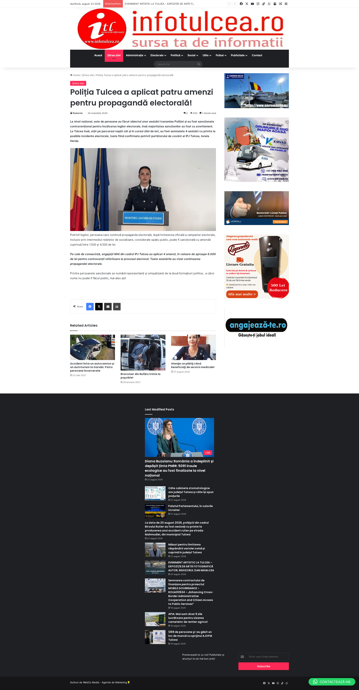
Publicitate (238, 55)
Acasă (98, 55)
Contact (257, 55)
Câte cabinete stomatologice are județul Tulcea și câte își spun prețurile (191, 492)
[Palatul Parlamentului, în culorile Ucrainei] (155, 511)
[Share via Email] (108, 306)
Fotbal (220, 55)
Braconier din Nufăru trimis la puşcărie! (140, 375)
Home (76, 75)
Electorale (157, 55)
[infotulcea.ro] (179, 29)
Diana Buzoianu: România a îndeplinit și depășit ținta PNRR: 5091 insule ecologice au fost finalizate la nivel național (179, 468)
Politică (175, 55)
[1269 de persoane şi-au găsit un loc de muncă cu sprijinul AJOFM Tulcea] (155, 637)
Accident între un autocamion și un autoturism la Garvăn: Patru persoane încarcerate (92, 367)
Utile (205, 55)
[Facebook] (90, 306)
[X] (99, 306)
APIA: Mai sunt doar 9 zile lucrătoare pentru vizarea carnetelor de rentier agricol (188, 618)
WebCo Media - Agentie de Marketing (105, 682)
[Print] (117, 306)
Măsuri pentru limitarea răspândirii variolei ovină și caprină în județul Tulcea (186, 548)
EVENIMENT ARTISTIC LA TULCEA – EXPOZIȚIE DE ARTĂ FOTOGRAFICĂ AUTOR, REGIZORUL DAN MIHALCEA (188, 3)
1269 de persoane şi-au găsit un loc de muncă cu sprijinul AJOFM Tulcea (190, 636)
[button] (332, 682)
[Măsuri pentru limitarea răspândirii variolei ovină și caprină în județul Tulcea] (155, 550)
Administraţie (134, 55)
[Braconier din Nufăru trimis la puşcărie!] (143, 352)
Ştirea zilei (114, 55)
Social (191, 55)
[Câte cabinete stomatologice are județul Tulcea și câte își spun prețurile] (155, 493)
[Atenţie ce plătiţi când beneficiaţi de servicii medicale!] (193, 347)
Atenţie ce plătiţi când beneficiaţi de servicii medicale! (192, 365)
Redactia (78, 113)
